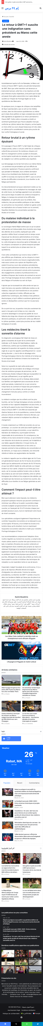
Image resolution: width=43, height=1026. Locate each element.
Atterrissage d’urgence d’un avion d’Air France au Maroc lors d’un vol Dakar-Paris (11, 689)
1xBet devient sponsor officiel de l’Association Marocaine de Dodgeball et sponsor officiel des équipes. (27, 836)
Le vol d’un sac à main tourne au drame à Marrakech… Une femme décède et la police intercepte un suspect (30, 717)
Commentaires (34, 783)
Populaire (7, 783)
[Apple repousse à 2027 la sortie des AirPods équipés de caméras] (8, 953)
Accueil (5, 16)
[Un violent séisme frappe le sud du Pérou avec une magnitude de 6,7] (35, 961)
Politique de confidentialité (11, 1013)
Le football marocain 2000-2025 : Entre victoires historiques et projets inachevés (27, 803)
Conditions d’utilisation (28, 1010)
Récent (19, 783)
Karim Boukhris (8, 41)
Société (11, 16)
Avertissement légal (14, 1010)
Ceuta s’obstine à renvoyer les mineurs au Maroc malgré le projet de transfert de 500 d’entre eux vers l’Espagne (11, 717)
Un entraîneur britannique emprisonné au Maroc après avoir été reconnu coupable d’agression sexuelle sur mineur (31, 691)
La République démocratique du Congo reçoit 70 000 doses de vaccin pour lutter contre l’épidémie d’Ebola (10, 895)
